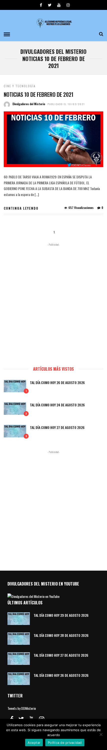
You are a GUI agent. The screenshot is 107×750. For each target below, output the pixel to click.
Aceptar (34, 743)
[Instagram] (68, 5)
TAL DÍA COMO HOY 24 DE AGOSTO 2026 (57, 404)
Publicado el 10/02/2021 (66, 104)
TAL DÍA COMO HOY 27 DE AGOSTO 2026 (57, 427)
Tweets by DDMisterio (21, 708)
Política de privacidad (65, 743)
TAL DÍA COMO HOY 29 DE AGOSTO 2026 (61, 615)
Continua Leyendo (21, 208)
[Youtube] (59, 5)
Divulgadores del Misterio (28, 104)
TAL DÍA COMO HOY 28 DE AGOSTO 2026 (61, 635)
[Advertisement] (53, 302)
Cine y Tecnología (20, 86)
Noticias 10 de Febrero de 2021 (38, 94)
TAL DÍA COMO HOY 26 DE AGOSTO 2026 (57, 382)
